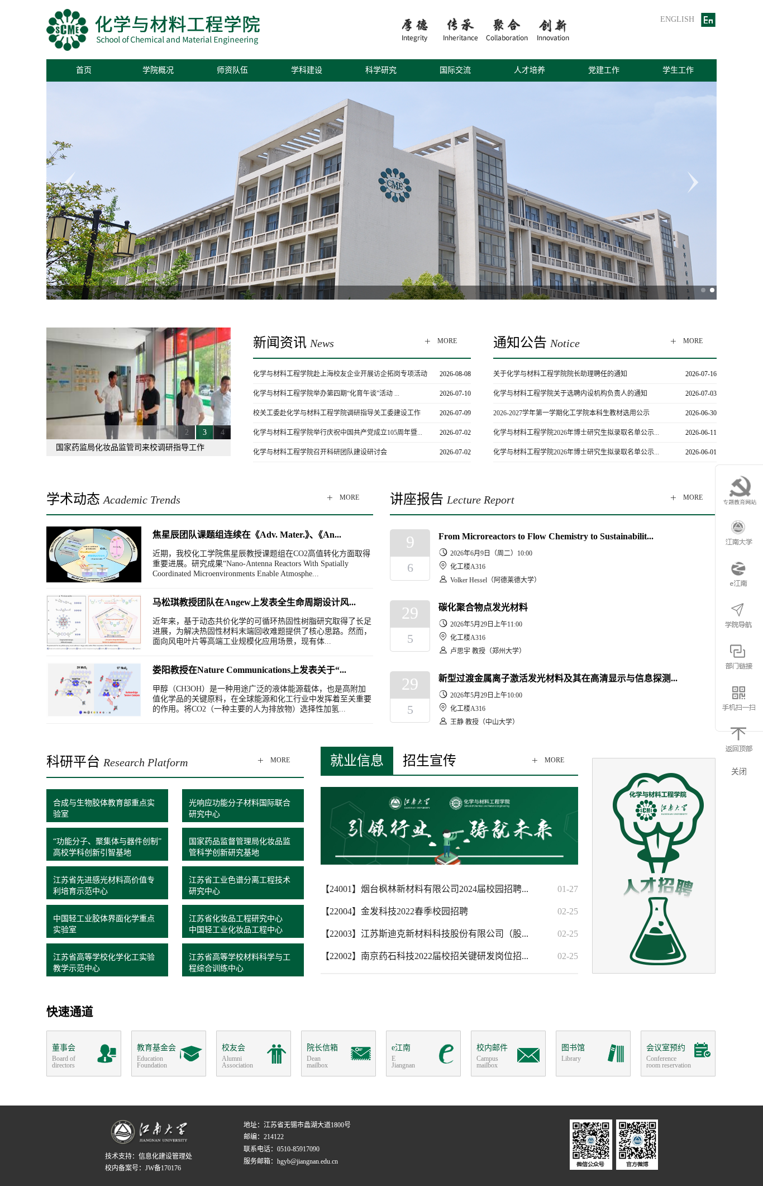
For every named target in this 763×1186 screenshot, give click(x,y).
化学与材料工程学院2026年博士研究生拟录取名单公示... (576, 433)
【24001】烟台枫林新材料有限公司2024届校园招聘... (424, 889)
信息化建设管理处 (165, 1156)
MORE (440, 341)
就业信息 (357, 760)
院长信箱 (322, 1056)
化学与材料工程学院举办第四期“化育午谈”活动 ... (326, 393)
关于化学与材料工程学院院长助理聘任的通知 (560, 374)
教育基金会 (156, 1056)
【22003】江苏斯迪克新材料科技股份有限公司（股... (424, 933)
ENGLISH (677, 19)
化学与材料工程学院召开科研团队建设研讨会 (320, 452)
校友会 (237, 1056)
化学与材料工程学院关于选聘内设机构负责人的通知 (570, 393)
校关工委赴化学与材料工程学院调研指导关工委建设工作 (337, 413)
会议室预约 (668, 1056)
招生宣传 (429, 760)
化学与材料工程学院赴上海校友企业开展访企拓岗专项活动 (340, 374)
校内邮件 (492, 1056)
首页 (84, 70)
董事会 (63, 1056)
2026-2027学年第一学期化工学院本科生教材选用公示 (571, 413)
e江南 (403, 1056)
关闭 (739, 771)
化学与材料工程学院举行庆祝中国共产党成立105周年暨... (337, 433)
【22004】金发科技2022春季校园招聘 (394, 911)
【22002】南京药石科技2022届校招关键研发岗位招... (424, 956)
